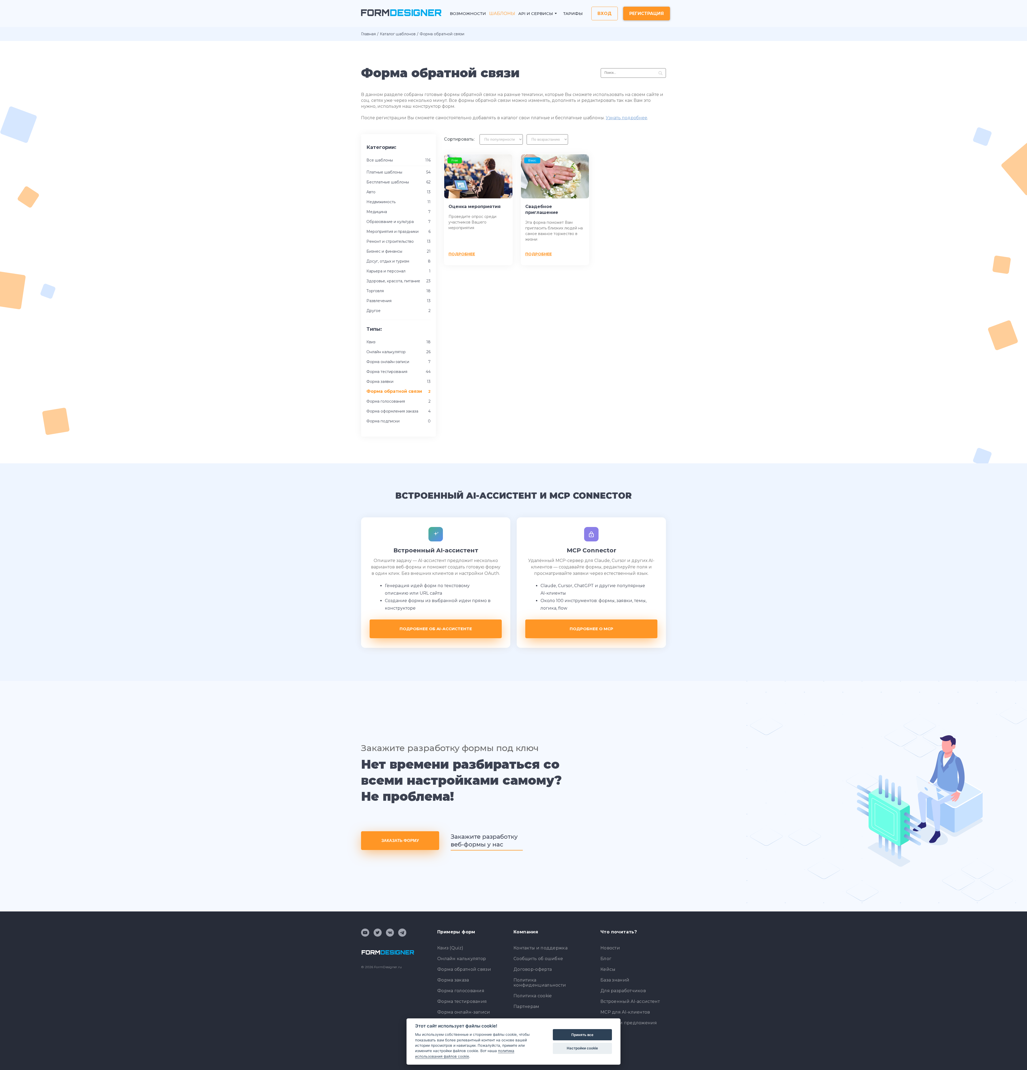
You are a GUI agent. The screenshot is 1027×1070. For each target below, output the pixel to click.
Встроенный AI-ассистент (630, 1001)
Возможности (468, 13)
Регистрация (646, 13)
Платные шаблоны (398, 172)
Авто (398, 192)
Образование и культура (398, 221)
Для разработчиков (623, 990)
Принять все (582, 1035)
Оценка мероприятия (475, 206)
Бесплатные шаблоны (398, 182)
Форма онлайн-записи (398, 361)
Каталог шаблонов (398, 34)
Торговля (398, 290)
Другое (398, 310)
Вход (604, 13)
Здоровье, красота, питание (398, 281)
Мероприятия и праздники (398, 231)
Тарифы (573, 13)
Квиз (398, 342)
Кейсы (608, 969)
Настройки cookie (582, 1048)
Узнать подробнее (626, 117)
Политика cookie (533, 995)
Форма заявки (398, 381)
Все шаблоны (398, 160)
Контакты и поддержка (541, 947)
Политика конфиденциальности (540, 982)
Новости (610, 947)
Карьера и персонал (398, 271)
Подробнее (462, 254)
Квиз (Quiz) (450, 947)
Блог (605, 958)
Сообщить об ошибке (538, 958)
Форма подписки (398, 421)
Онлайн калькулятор (398, 351)
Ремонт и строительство (398, 241)
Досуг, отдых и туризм (398, 261)
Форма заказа (453, 980)
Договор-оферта (533, 969)
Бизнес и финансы (398, 251)
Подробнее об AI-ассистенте (436, 628)
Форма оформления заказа (398, 411)
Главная (368, 34)
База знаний (614, 980)
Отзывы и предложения (628, 1022)
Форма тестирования (398, 371)
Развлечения (398, 300)
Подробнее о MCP (591, 628)
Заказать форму (400, 840)
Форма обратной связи (464, 969)
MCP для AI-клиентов (625, 1012)
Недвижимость (398, 201)
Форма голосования (398, 401)
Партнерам (526, 1006)
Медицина (398, 211)
